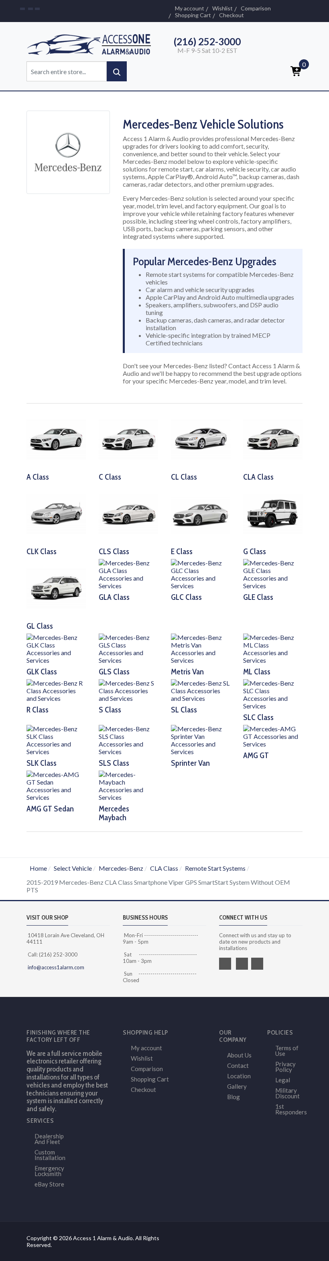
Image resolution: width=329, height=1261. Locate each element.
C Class (110, 477)
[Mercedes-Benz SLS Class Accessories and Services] (128, 739)
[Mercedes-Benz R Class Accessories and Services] (56, 690)
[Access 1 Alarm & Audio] (92, 43)
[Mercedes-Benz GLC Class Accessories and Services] (200, 573)
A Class (37, 477)
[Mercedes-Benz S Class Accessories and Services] (128, 690)
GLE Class (258, 597)
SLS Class (114, 763)
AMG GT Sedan (50, 808)
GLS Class (114, 671)
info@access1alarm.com (55, 967)
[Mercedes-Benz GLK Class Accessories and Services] (56, 648)
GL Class (39, 626)
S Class (110, 709)
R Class (37, 709)
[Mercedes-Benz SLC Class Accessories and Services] (273, 693)
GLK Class (41, 671)
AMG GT (256, 755)
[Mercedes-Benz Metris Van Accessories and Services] (200, 648)
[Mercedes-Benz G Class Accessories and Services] (273, 513)
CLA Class (258, 477)
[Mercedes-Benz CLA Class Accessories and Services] (273, 438)
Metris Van (187, 671)
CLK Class (41, 551)
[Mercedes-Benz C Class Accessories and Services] (128, 438)
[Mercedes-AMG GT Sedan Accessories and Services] (56, 785)
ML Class (256, 671)
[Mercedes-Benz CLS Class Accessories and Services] (128, 513)
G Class (254, 551)
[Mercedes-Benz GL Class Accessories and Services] (56, 587)
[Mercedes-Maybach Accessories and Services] (128, 785)
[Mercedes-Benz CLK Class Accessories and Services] (56, 513)
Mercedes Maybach (114, 813)
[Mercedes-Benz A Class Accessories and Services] (56, 438)
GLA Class (114, 597)
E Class (182, 551)
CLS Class (114, 551)
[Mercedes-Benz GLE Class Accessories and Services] (273, 573)
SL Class (184, 709)
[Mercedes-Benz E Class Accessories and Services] (200, 513)
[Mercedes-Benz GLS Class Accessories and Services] (128, 648)
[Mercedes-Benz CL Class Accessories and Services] (200, 438)
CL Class (184, 477)
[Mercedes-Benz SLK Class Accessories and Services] (56, 739)
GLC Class (186, 597)
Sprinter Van (190, 763)
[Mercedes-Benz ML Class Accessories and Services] (273, 648)
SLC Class (258, 717)
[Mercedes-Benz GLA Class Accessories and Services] (128, 573)
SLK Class (41, 763)
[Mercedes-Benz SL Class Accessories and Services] (200, 690)
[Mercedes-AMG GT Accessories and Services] (273, 735)
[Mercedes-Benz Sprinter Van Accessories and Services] (200, 739)
